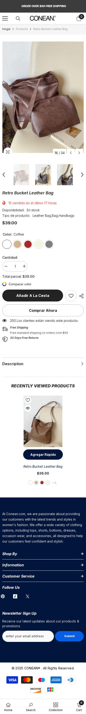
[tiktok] (15, 596)
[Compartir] (80, 295)
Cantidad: (10, 257)
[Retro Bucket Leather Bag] (43, 421)
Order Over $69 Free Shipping (43, 6)
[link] (71, 295)
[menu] (5, 18)
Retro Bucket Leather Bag (43, 466)
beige (47, 482)
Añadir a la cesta (32, 295)
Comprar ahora (43, 310)
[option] (43, 97)
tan (36, 482)
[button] (71, 153)
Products (22, 29)
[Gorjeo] (27, 596)
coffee (30, 482)
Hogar (6, 29)
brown (42, 482)
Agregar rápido (43, 454)
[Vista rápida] (27, 408)
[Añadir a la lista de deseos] (27, 400)
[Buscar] (18, 18)
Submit (69, 636)
